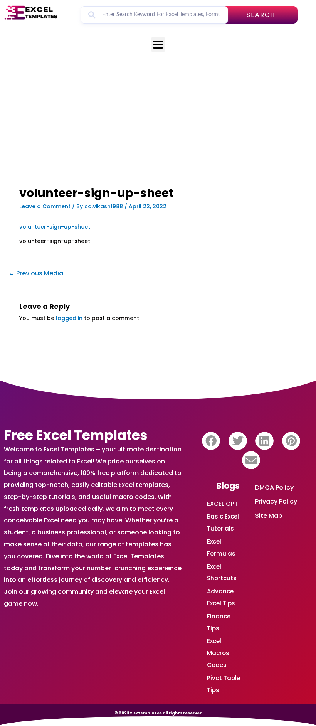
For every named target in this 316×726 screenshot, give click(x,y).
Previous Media (35, 273)
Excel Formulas (221, 547)
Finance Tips (218, 622)
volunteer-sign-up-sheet (54, 227)
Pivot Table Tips (223, 684)
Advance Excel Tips (221, 597)
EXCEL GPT (222, 504)
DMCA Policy (274, 487)
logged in (69, 318)
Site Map (268, 515)
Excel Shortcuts (222, 573)
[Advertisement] (158, 130)
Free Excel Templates (76, 435)
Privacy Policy (276, 501)
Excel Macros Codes (218, 653)
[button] (211, 441)
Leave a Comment (45, 206)
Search (261, 14)
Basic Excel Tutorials (223, 522)
